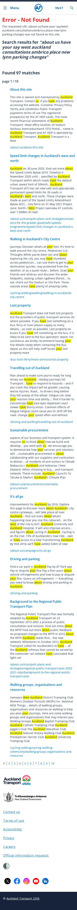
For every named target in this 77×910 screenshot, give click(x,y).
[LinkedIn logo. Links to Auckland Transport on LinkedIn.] (45, 881)
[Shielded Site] (6, 866)
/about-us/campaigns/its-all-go (30, 550)
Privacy (8, 838)
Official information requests (26, 855)
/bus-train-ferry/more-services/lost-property (39, 359)
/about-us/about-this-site (26, 147)
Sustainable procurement (29, 430)
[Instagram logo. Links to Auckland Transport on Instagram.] (26, 881)
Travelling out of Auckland (29, 368)
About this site (21, 89)
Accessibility (12, 829)
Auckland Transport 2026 (23, 898)
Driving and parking (25, 559)
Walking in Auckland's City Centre (35, 239)
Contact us (11, 812)
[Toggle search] (72, 8)
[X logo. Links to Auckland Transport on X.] (7, 881)
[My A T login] (59, 8)
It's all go (16, 496)
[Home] (38, 8)
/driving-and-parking (24, 593)
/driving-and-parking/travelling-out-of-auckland (41, 422)
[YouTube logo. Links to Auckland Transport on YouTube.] (36, 881)
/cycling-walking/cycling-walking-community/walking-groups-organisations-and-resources (41, 751)
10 (52, 763)
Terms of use (13, 820)
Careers (9, 847)
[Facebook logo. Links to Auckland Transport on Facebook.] (17, 881)
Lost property (20, 305)
